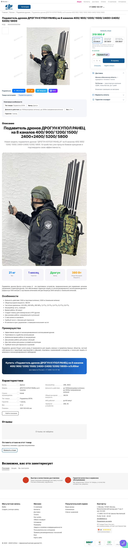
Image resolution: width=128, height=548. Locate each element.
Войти (4, 507)
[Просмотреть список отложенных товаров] (115, 7)
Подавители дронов (25, 95)
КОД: (4, 24)
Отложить (97, 66)
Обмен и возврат (39, 519)
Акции (79, 2)
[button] (97, 40)
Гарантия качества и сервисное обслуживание (86, 479)
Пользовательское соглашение (44, 530)
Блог (35, 535)
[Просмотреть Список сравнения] (110, 7)
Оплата (103, 2)
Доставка (95, 2)
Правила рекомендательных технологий (48, 532)
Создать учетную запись (10, 509)
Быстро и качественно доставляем (45, 478)
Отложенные (69, 509)
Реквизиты (37, 525)
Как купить (37, 517)
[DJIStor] (9, 6)
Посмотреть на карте (104, 521)
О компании (112, 2)
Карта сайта (38, 537)
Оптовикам (122, 2)
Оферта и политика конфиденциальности (48, 527)
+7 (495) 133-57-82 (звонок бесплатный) (111, 513)
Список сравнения (71, 512)
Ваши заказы (69, 507)
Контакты (87, 2)
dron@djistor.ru (102, 518)
